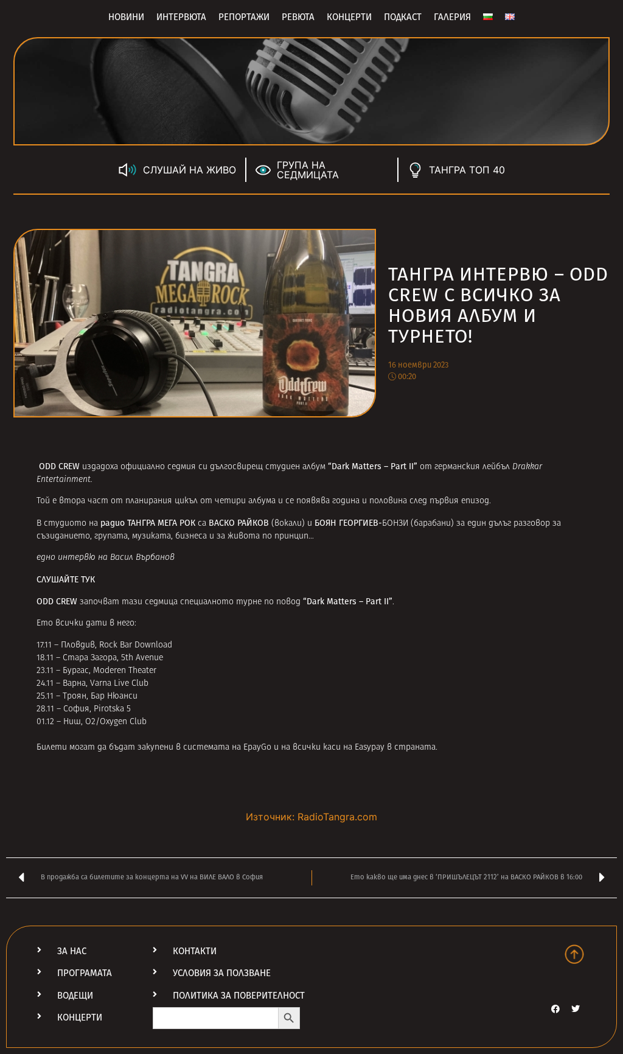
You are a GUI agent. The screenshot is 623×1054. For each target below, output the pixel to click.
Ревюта (298, 17)
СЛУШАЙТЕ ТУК (66, 579)
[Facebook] (555, 1008)
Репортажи (244, 17)
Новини (126, 17)
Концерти (349, 17)
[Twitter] (575, 1008)
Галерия (452, 17)
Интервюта (181, 17)
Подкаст (403, 17)
